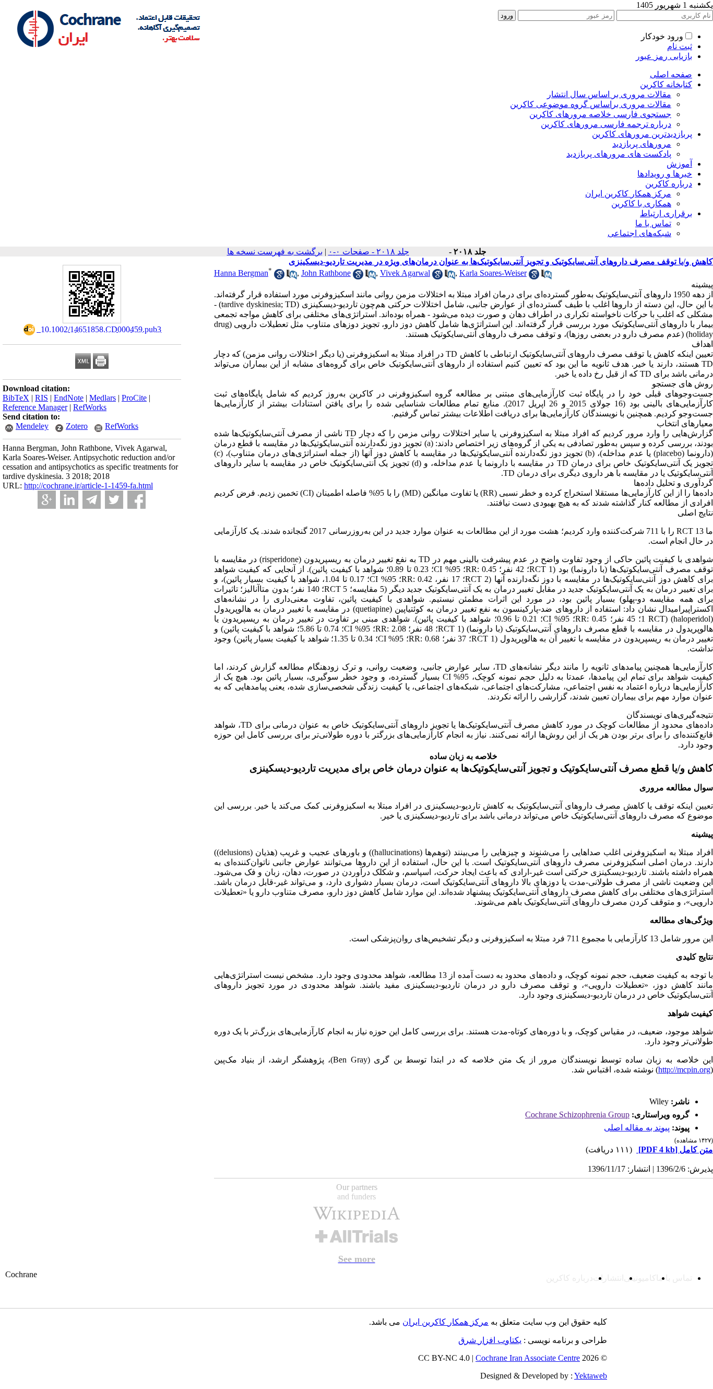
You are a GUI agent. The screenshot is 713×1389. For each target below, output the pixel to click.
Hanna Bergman (241, 273)
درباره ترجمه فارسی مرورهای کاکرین (606, 124)
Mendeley (32, 426)
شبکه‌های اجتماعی (639, 233)
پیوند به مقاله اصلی (637, 1127)
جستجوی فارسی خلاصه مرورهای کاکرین (600, 114)
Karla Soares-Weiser (493, 273)
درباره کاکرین (668, 183)
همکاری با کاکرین (641, 203)
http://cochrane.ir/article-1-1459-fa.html (88, 485)
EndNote (69, 397)
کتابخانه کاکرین (666, 84)
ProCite (134, 397)
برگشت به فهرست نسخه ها (275, 251)
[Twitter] (114, 500)
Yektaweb (590, 1375)
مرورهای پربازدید (641, 143)
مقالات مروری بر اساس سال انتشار (609, 94)
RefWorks (89, 407)
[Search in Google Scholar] (279, 276)
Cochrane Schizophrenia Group (577, 1114)
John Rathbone (326, 273)
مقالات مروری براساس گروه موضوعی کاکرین (590, 104)
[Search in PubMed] (292, 276)
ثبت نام (679, 46)
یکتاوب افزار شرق (489, 1340)
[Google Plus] (47, 500)
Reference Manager (35, 407)
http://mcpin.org (684, 1069)
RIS (41, 397)
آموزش (679, 163)
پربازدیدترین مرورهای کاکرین (642, 134)
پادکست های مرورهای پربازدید (618, 153)
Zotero (77, 426)
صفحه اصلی (671, 74)
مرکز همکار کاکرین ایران (628, 193)
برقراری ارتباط (666, 213)
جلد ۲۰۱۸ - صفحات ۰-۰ (368, 251)
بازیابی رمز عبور (664, 56)
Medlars (102, 397)
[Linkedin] (69, 500)
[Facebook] (136, 500)
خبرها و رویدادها (664, 173)
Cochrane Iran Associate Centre (528, 1357)
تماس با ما (653, 223)
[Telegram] (91, 500)
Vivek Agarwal (405, 273)
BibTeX (16, 397)
